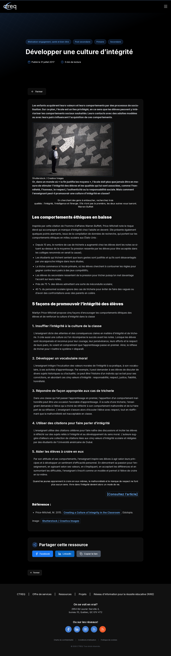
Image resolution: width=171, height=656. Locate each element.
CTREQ (21, 594)
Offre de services (41, 594)
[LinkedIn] (77, 629)
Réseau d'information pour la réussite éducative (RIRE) (124, 594)
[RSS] (94, 629)
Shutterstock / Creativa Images (60, 520)
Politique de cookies (109, 640)
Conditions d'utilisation (87, 640)
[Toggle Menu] (165, 6)
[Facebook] (68, 629)
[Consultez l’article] (122, 494)
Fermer (36, 572)
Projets (82, 594)
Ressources (65, 594)
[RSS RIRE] (102, 629)
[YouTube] (85, 629)
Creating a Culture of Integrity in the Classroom (92, 512)
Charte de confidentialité (63, 640)
